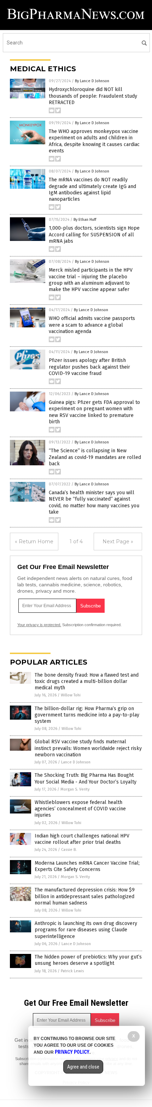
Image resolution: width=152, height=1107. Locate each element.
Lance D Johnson (75, 762)
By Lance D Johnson (92, 81)
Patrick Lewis (72, 971)
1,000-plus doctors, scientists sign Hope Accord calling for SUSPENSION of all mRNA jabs (94, 234)
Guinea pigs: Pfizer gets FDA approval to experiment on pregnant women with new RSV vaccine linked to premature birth (94, 412)
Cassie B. (69, 849)
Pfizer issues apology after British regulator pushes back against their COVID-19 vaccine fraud (89, 366)
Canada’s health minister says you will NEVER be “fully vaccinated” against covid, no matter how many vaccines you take (94, 502)
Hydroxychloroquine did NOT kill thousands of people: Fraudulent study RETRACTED (93, 95)
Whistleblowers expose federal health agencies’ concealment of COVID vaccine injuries (80, 808)
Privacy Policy (72, 1052)
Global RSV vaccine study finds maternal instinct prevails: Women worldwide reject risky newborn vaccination (88, 748)
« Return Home (34, 541)
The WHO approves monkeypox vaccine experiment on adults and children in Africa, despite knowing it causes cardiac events (94, 141)
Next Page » (118, 541)
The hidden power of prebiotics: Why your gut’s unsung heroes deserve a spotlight (88, 960)
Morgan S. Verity (74, 789)
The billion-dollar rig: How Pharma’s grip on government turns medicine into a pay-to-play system (87, 715)
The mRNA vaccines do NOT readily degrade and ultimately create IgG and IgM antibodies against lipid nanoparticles (92, 189)
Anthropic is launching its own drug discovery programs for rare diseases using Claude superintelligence (86, 929)
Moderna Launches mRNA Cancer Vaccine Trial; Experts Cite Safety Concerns (87, 866)
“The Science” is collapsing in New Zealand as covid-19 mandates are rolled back (95, 457)
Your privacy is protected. (39, 625)
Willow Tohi (71, 695)
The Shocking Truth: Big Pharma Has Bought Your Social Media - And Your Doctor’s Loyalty (85, 778)
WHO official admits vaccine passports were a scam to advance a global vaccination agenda (92, 324)
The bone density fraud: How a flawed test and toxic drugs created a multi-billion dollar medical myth (87, 681)
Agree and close (83, 1067)
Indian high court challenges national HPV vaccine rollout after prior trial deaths (82, 839)
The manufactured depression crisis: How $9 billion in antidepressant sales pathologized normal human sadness (85, 896)
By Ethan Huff (85, 219)
